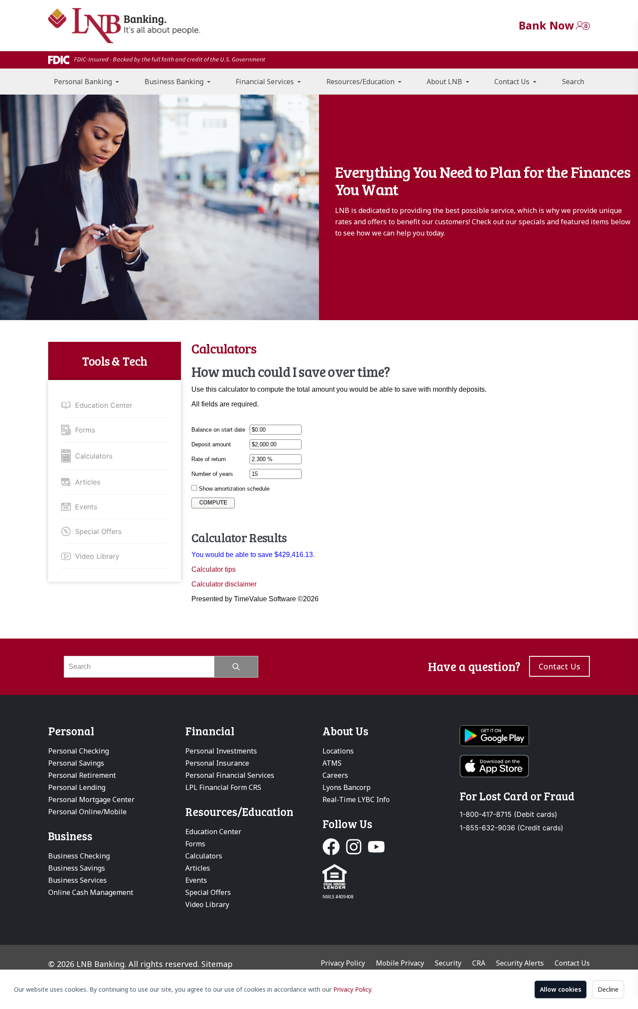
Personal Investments (221, 751)
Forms (85, 430)
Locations (338, 751)
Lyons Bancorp (346, 787)
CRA (478, 963)
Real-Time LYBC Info (356, 799)
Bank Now (546, 25)
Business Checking (79, 856)
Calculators (93, 456)
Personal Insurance (217, 763)
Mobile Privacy (400, 963)
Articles (87, 482)
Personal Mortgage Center (91, 799)
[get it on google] (525, 735)
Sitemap (217, 964)
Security (448, 963)
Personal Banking (84, 81)
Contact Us (512, 81)
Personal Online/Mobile (87, 811)
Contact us (559, 666)
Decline (608, 989)
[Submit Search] (236, 667)
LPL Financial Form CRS (223, 787)
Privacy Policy (352, 989)
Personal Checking (78, 751)
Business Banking (175, 81)
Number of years (212, 474)
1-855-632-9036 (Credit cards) (511, 828)
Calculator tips (213, 569)
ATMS (332, 763)
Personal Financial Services (229, 775)
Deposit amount (211, 444)
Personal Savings (76, 763)
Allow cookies (560, 989)
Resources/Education (361, 81)
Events (86, 506)
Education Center (103, 405)
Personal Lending (76, 787)
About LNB (445, 81)
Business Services (77, 880)
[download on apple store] (525, 766)
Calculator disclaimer (224, 584)
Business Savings (76, 868)
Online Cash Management (90, 892)
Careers (335, 775)
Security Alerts (520, 963)
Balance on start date (218, 429)
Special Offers (98, 531)
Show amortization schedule (234, 488)
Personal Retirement (82, 775)
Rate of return (208, 459)
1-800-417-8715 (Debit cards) (508, 814)
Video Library (97, 556)
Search (573, 81)
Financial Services (266, 81)
